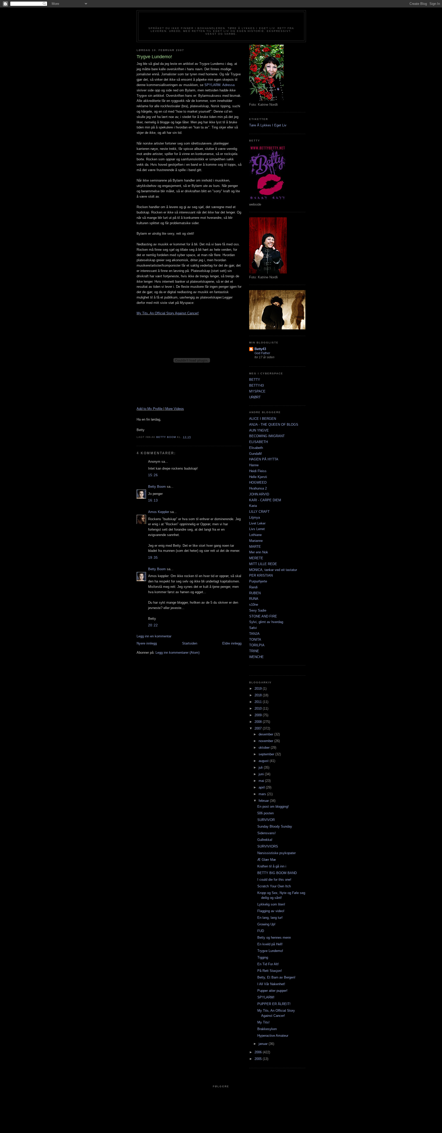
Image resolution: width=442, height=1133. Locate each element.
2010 (259, 708)
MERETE (256, 558)
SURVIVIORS (267, 846)
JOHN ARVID (259, 494)
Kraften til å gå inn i (271, 866)
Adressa (228, 85)
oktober (265, 747)
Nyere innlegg (147, 643)
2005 (259, 1059)
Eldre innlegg (231, 643)
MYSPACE (257, 391)
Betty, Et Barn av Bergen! (276, 977)
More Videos (174, 409)
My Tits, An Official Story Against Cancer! (168, 313)
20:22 (153, 625)
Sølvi (253, 628)
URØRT (255, 397)
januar (264, 1044)
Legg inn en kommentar (154, 636)
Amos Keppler (158, 512)
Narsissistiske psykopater (276, 853)
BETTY (254, 379)
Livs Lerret (257, 529)
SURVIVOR (266, 820)
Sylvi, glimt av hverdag (266, 622)
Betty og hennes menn (274, 937)
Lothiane (255, 535)
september (267, 754)
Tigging (262, 957)
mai (262, 781)
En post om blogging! (273, 806)
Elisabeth (256, 448)
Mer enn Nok (258, 552)
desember (266, 734)
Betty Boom (157, 486)
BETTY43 (256, 385)
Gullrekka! (264, 840)
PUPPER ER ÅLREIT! (274, 1004)
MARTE (255, 546)
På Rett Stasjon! (269, 971)
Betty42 (221, 21)
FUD (260, 931)
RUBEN (255, 593)
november (266, 741)
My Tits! (263, 1022)
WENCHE (256, 657)
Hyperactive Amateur (272, 1035)
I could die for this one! (274, 879)
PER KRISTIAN (261, 575)
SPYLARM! (265, 997)
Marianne (256, 541)
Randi (253, 587)
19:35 (153, 557)
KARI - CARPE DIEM (265, 500)
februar (264, 801)
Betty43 (260, 349)
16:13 (153, 500)
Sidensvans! (266, 833)
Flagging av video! (270, 911)
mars (263, 794)
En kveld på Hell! (270, 944)
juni (262, 774)
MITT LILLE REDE (263, 564)
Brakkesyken (267, 1029)
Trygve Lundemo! (270, 951)
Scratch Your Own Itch (274, 886)
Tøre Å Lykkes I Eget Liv (267, 125)
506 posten (265, 813)
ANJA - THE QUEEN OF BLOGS (273, 424)
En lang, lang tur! (270, 918)
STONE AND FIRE (263, 616)
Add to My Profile (149, 409)
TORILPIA (256, 645)
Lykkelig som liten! (271, 904)
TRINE (254, 651)
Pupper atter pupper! (272, 991)
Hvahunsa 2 (258, 488)
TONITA (255, 639)
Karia (253, 506)
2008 (259, 722)
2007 (259, 728)
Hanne (254, 465)
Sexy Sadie (257, 610)
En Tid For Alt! (268, 964)
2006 (259, 1052)
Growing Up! (266, 924)
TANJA (254, 634)
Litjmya (254, 517)
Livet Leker (257, 523)
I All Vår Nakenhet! (271, 984)
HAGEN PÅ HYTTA (263, 459)
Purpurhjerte (258, 581)
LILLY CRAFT (259, 512)
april (262, 787)
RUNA (253, 599)
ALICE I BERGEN (262, 419)
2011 (259, 702)
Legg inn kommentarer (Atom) (178, 652)
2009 (259, 715)
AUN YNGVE (259, 430)
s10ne (253, 604)
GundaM (255, 454)
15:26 (153, 475)
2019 (259, 688)
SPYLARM (212, 85)
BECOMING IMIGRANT (267, 436)
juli (261, 767)
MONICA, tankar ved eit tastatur (273, 570)
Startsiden (189, 643)
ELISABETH (258, 442)
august (264, 761)
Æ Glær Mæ (266, 860)
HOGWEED (258, 482)
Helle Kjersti (258, 477)
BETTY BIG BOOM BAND (277, 873)
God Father (262, 353)
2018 (259, 695)
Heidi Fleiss (258, 471)
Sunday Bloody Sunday (274, 826)
